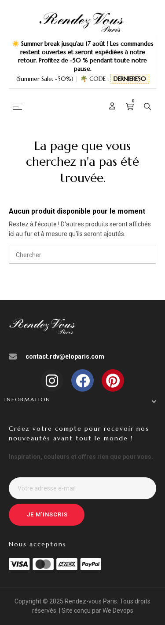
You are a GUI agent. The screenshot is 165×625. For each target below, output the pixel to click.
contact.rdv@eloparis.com (65, 356)
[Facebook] (82, 380)
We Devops (118, 610)
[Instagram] (52, 380)
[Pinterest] (113, 380)
